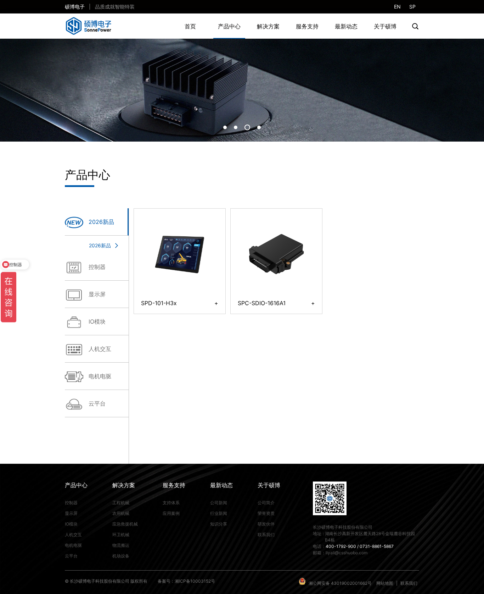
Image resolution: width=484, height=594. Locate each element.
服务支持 (307, 26)
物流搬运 (120, 545)
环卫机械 (120, 534)
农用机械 (120, 513)
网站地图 (384, 583)
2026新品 (100, 245)
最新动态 (346, 26)
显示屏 (71, 513)
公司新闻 (218, 502)
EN (397, 7)
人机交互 (73, 534)
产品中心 (229, 26)
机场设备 (120, 556)
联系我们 (266, 534)
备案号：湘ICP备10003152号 (186, 581)
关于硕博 (385, 26)
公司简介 (266, 502)
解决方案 (268, 26)
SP (412, 7)
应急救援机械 (125, 524)
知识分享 (218, 524)
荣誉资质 (266, 513)
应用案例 (171, 513)
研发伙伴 (266, 524)
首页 (190, 26)
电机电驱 (73, 545)
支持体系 (171, 502)
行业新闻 (218, 513)
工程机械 (120, 502)
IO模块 (71, 524)
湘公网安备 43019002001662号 (340, 583)
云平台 (97, 403)
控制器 (71, 502)
